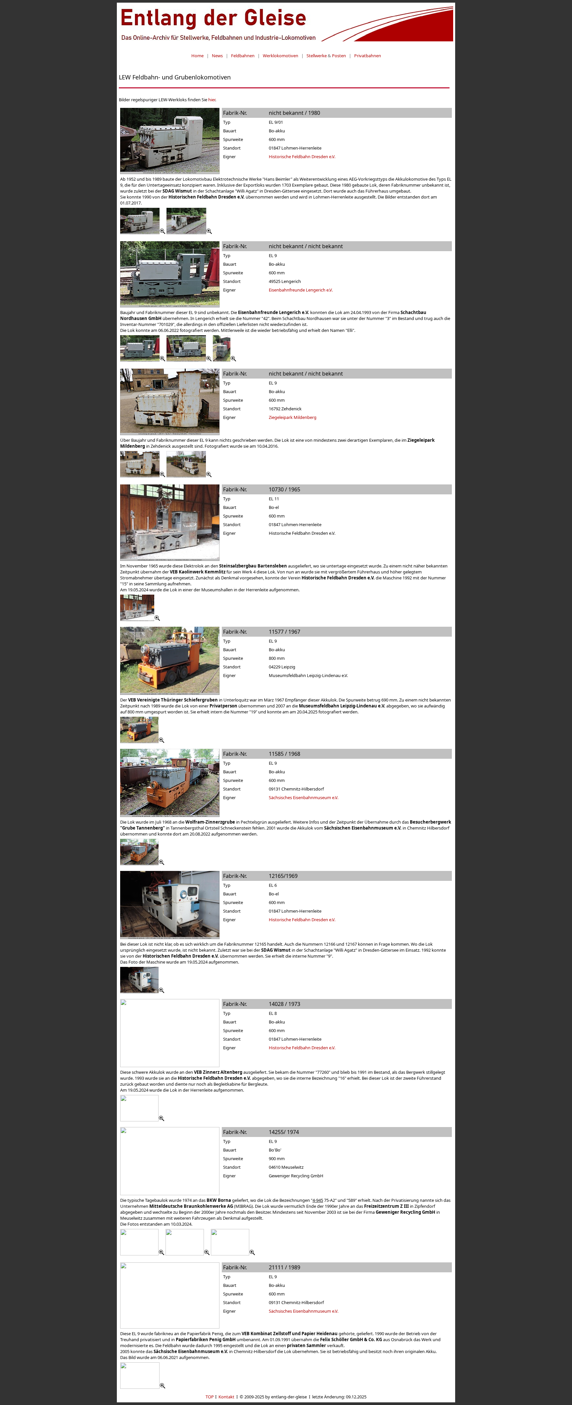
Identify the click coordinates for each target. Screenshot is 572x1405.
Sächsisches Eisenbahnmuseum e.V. (303, 797)
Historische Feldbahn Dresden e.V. (302, 156)
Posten (339, 56)
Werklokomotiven (280, 56)
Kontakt (226, 1397)
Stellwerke (317, 56)
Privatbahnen (367, 56)
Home (197, 56)
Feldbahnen (243, 56)
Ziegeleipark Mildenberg (292, 417)
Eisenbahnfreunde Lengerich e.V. (301, 290)
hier (211, 100)
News (217, 56)
